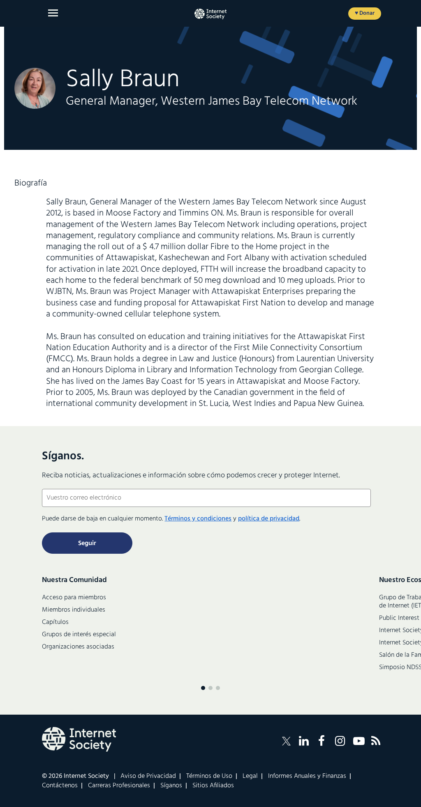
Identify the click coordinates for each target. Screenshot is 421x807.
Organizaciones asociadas (78, 647)
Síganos (171, 785)
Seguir (87, 543)
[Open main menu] (53, 13)
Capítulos (55, 622)
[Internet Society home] (210, 14)
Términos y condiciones (197, 519)
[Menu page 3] (218, 688)
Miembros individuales (73, 610)
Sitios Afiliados (213, 785)
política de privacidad (268, 519)
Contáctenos (60, 785)
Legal (250, 776)
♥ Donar (365, 13)
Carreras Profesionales (119, 785)
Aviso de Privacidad (148, 776)
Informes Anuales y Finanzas (307, 776)
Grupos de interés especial (79, 634)
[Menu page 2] (210, 688)
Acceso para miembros (74, 597)
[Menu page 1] (203, 688)
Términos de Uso (209, 776)
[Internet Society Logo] (79, 739)
